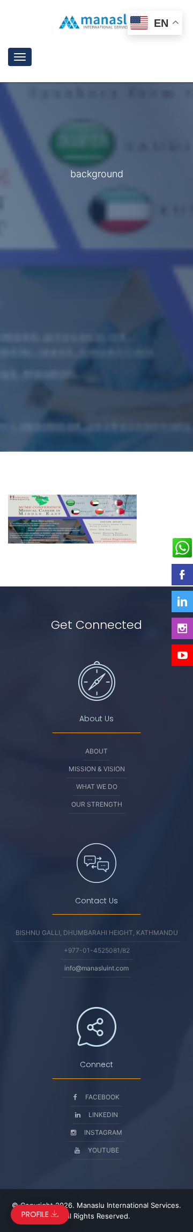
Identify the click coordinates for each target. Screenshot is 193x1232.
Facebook (102, 1097)
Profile (36, 1214)
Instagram (103, 1132)
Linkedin (103, 1115)
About (96, 751)
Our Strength (96, 804)
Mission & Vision (97, 769)
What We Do (96, 786)
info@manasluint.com (96, 968)
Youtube (103, 1150)
